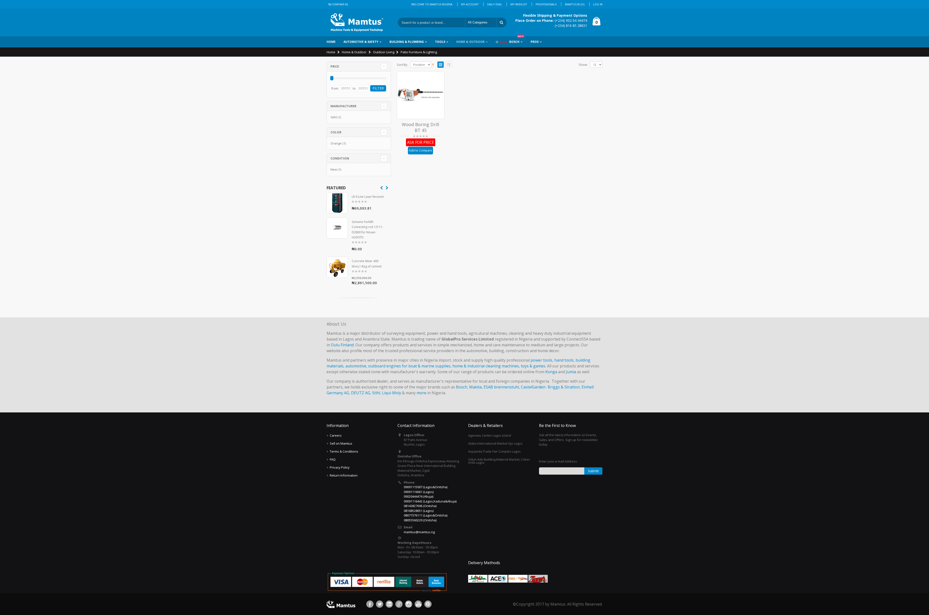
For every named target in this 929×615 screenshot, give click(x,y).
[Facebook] (370, 604)
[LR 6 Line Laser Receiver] (337, 203)
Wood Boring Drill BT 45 (420, 127)
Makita (475, 387)
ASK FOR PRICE (420, 142)
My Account (470, 4)
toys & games (533, 366)
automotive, (356, 366)
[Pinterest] (428, 604)
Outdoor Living (383, 52)
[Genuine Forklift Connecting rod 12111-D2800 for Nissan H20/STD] (337, 228)
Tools (440, 42)
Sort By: (402, 64)
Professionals (546, 4)
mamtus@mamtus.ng (419, 532)
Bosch (516, 40)
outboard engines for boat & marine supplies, (409, 366)
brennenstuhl (506, 387)
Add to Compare (420, 150)
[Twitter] (379, 604)
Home (331, 52)
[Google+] (399, 604)
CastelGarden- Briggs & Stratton (550, 387)
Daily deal (494, 4)
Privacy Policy (340, 467)
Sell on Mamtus (341, 443)
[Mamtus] (357, 22)
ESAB (488, 387)
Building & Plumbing (407, 42)
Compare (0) (339, 4)
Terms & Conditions (344, 451)
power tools (541, 360)
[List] (449, 65)
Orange (336, 143)
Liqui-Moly (391, 392)
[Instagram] (408, 604)
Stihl (333, 117)
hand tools (564, 360)
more (421, 392)
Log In (597, 4)
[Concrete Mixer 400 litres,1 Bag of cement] (337, 267)
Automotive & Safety (361, 42)
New (333, 169)
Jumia (571, 371)
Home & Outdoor (470, 42)
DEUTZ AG (360, 392)
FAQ (333, 459)
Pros (535, 42)
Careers (336, 435)
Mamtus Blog (575, 4)
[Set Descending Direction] (433, 64)
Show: (583, 64)
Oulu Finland (342, 345)
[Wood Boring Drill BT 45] (421, 95)
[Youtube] (418, 604)
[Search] (501, 22)
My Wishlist (518, 4)
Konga (551, 371)
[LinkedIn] (389, 604)
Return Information (344, 475)
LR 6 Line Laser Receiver (368, 197)
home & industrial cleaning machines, (486, 366)
